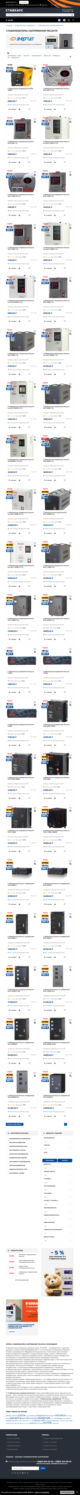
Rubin (24, 1420)
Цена (19, 56)
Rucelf (52, 1416)
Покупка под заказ (50, 1446)
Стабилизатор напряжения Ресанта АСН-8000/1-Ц (56, 460)
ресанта (15, 1418)
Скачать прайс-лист (22, 1280)
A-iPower (58, 1418)
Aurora (27, 1423)
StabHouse (11, 1482)
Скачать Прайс (44, 1482)
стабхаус (14, 10)
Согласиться (67, 1492)
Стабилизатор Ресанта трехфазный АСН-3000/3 (21, 884)
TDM (32, 1420)
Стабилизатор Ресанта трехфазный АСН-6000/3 (21, 937)
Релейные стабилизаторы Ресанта (17, 94)
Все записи (63, 1482)
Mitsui (21, 1423)
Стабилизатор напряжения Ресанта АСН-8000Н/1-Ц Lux (21, 460)
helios (27, 1420)
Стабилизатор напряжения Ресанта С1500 (56, 672)
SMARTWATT (56, 1420)
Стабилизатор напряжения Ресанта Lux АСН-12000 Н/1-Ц (21, 566)
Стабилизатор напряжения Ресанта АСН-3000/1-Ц (21, 354)
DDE (15, 1423)
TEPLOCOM (69, 1415)
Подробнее (57, 1292)
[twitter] (15, 1473)
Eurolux (64, 1418)
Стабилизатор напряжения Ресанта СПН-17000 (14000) (56, 831)
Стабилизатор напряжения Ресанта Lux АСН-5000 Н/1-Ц (21, 407)
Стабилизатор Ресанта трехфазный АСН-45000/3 (56, 1096)
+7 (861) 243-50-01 (58, 5)
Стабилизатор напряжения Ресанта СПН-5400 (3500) (21, 778)
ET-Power (48, 1420)
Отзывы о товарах (50, 1442)
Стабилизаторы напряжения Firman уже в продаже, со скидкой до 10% (21, 1326)
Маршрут (44, 5)
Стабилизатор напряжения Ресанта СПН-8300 (56, 778)
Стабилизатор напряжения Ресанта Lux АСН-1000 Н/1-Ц (56, 142)
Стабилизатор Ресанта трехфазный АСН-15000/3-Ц (56, 990)
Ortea (48, 1415)
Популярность (37, 56)
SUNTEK (14, 1415)
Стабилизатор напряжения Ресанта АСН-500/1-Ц (21, 142)
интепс (8, 1416)
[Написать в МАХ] (59, 20)
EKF (24, 1423)
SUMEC (71, 1420)
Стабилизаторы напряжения (19, 1138)
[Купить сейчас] (19, 109)
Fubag (7, 1423)
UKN (18, 1423)
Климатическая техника (18, 1158)
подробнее (12, 1331)
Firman (12, 1423)
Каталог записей (13, 1442)
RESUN (41, 1423)
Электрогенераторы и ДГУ (18, 1146)
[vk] (18, 1473)
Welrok (20, 1420)
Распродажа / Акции (16, 1173)
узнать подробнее (42, 1492)
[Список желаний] (73, 20)
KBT (58, 1423)
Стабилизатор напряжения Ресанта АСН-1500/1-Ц (21, 248)
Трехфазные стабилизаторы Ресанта (18, 889)
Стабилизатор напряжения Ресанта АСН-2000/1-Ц (56, 301)
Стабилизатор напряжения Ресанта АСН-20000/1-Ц (56, 619)
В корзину (13, 109)
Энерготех (41, 1415)
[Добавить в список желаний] (35, 66)
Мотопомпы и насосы (17, 1150)
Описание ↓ (16, 57)
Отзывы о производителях (53, 1438)
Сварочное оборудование (18, 1154)
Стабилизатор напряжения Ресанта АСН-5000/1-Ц (56, 407)
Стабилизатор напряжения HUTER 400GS (20, 89)
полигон (32, 1416)
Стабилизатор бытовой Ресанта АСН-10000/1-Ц (55, 513)
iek (30, 1420)
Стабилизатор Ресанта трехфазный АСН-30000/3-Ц (21, 1096)
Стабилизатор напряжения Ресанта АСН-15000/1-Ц (21, 619)
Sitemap (25, 1482)
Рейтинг (27, 56)
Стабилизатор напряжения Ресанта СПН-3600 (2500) (56, 725)
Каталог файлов (13, 1438)
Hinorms (62, 1420)
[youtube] (23, 1473)
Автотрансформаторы (17, 1165)
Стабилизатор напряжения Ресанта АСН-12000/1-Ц (56, 566)
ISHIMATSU (33, 1423)
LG (38, 1423)
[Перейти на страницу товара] (22, 77)
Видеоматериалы (13, 1446)
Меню (10, 20)
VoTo (7, 1418)
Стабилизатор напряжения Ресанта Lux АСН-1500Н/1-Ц (56, 248)
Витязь (52, 1418)
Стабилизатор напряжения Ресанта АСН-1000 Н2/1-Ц (21, 195)
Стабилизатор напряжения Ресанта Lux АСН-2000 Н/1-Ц (21, 301)
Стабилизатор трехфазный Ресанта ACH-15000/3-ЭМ (21, 990)
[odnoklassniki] (20, 1473)
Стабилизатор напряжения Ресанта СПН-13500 (21, 831)
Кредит (70, 1482)
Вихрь (37, 1420)
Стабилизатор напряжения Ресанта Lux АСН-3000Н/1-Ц (56, 354)
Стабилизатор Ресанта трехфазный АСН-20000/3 (21, 1043)
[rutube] (25, 1473)
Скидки (37, 1484)
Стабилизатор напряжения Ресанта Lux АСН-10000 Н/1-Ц (21, 513)
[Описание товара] (29, 109)
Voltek (66, 1420)
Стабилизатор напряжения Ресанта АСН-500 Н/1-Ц (56, 89)
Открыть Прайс (54, 1482)
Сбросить (65, 1160)
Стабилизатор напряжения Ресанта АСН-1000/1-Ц (56, 195)
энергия (44, 1418)
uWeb (37, 1482)
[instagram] (12, 1473)
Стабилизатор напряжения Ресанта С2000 (21, 725)
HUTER (47, 1422)
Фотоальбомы (12, 1449)
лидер (27, 1415)
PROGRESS (60, 1415)
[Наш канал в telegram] (64, 20)
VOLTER (34, 1418)
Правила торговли (50, 1449)
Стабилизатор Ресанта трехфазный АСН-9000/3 (56, 937)
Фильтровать (50, 1160)
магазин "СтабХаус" (60, 1397)
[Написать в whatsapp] (69, 20)
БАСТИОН (26, 1418)
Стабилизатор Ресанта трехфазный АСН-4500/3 (56, 884)
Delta (42, 1421)
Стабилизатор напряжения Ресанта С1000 (21, 672)
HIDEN (16, 1420)
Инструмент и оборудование (19, 1161)
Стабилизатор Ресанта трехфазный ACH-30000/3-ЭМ (56, 1043)
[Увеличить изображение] (35, 69)
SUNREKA (54, 1423)
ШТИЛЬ (21, 1415)
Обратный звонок (33, 5)
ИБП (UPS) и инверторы (17, 1142)
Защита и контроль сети (18, 1169)
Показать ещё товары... (14, 1124)
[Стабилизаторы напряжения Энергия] (40, 48)
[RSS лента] (27, 1473)
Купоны (43, 1484)
